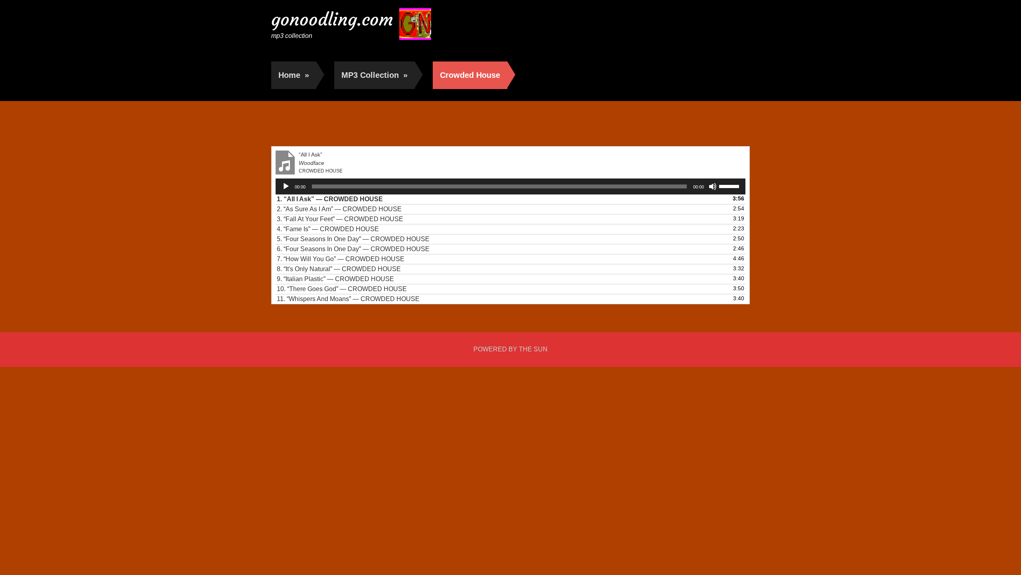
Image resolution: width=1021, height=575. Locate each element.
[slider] (730, 185)
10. (342, 289)
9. (335, 279)
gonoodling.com (332, 19)
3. (340, 219)
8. (339, 269)
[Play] (286, 186)
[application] (510, 186)
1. (330, 199)
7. (340, 259)
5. (353, 239)
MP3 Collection (374, 75)
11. (348, 298)
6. (353, 249)
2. (339, 209)
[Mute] (713, 186)
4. (328, 229)
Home (293, 75)
